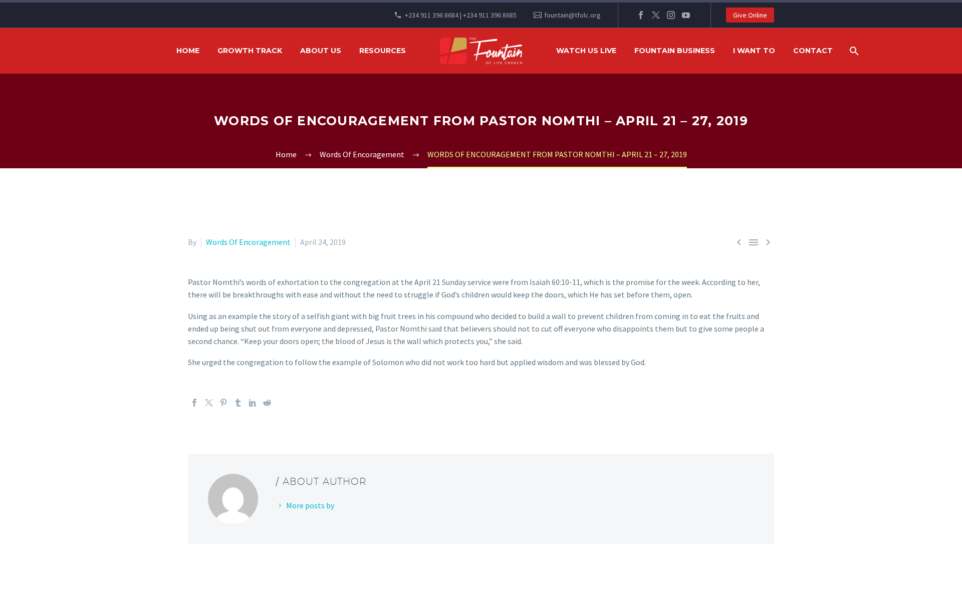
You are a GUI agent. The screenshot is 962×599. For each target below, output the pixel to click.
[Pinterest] (223, 403)
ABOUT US (320, 50)
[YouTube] (685, 15)
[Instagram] (670, 15)
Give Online (750, 15)
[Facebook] (640, 15)
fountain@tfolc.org (572, 15)
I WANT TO (754, 50)
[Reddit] (267, 403)
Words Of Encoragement (248, 242)
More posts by (310, 505)
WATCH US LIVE (586, 50)
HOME (187, 50)
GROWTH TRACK (249, 50)
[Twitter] (655, 15)
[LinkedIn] (253, 403)
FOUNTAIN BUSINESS (674, 50)
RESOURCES (382, 50)
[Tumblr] (238, 403)
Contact (813, 50)
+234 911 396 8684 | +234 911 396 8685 (461, 15)
